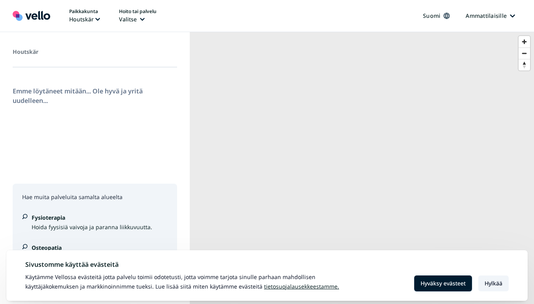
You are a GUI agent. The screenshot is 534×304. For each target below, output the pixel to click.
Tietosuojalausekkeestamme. (301, 286)
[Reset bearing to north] (524, 64)
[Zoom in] (524, 42)
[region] (362, 168)
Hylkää (493, 283)
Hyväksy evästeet (443, 283)
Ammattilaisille (486, 15)
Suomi (431, 15)
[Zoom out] (524, 53)
